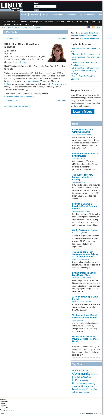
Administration (76, 211)
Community (81, 373)
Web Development (83, 388)
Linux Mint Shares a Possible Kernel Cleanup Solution (84, 206)
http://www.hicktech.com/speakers (19, 96)
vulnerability (88, 301)
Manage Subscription (7, 410)
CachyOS (81, 233)
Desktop (74, 277)
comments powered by (17, 105)
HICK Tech (22, 62)
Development (36, 21)
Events (75, 376)
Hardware (49, 21)
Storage (83, 158)
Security (60, 21)
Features (34, 14)
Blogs (45, 14)
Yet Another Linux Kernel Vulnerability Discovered (84, 316)
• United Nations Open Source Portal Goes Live (84, 63)
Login (98, 27)
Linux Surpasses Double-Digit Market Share (84, 274)
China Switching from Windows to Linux (82, 130)
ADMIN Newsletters (91, 38)
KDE (73, 182)
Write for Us (4, 401)
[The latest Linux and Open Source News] (93, 27)
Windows (89, 134)
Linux (73, 134)
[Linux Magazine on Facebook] (88, 27)
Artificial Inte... (75, 259)
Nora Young (57, 84)
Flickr (6, 84)
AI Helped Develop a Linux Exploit (85, 298)
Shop (101, 14)
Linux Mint (87, 211)
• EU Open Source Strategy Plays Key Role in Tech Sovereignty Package (85, 70)
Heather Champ (33, 81)
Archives (72, 14)
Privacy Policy (5, 408)
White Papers (57, 14)
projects (83, 182)
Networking (29, 24)
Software (17, 24)
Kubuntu (77, 182)
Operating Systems (81, 134)
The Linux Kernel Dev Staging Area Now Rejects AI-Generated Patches (85, 254)
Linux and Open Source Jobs (85, 35)
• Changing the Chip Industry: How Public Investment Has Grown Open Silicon (86, 57)
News (23, 14)
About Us (3, 399)
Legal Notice (4, 406)
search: (36, 3)
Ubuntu (74, 344)
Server (70, 21)
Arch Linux (75, 233)
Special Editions (87, 14)
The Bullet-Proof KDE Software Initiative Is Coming (82, 177)
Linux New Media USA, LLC (93, 413)
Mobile (85, 380)
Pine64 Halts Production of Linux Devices (85, 154)
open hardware (76, 158)
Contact (2, 404)
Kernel (82, 211)
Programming (82, 21)
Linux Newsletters (91, 33)
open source (85, 392)
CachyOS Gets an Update (85, 230)
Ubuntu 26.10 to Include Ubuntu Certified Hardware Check (85, 339)
